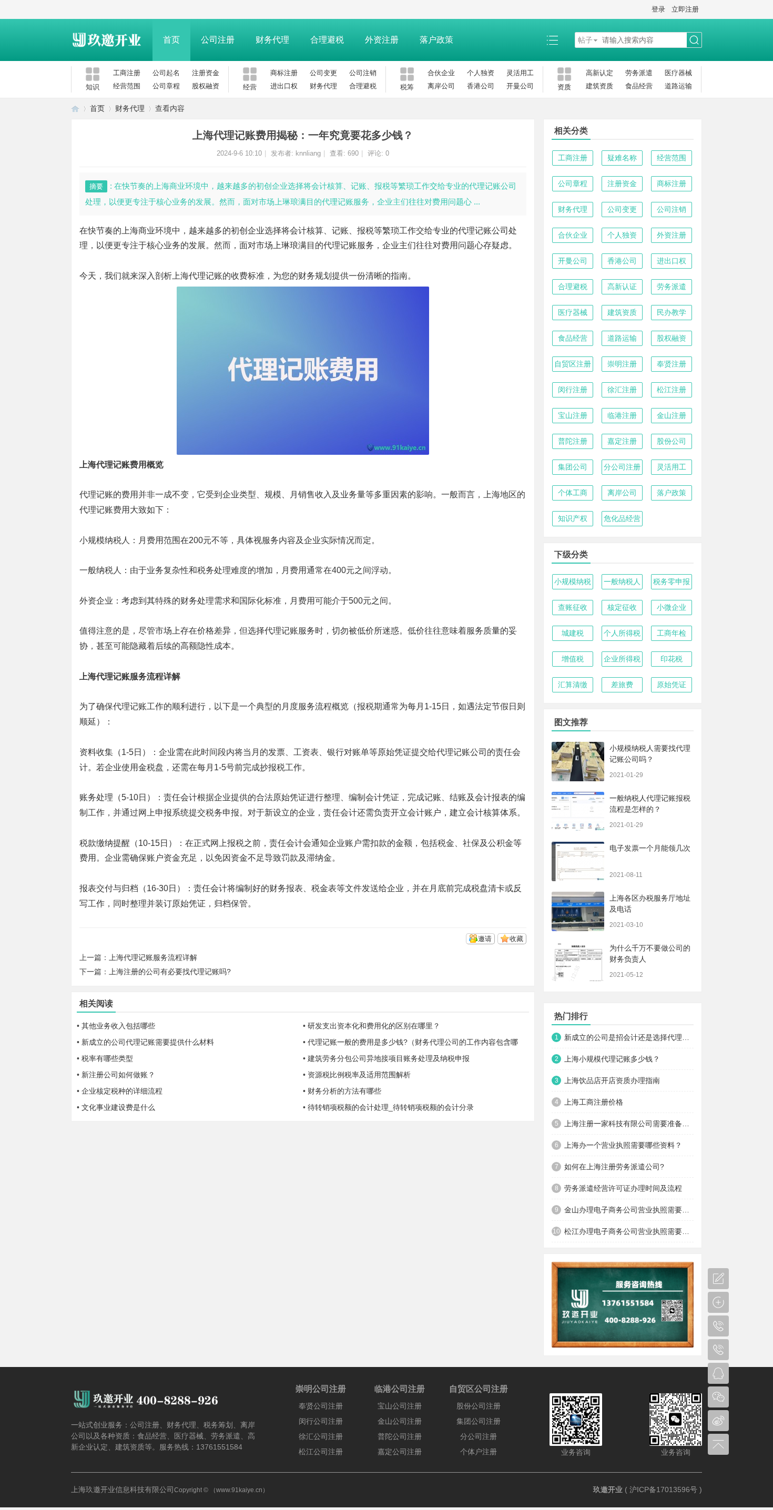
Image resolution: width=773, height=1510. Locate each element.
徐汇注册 (622, 389)
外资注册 (382, 39)
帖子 (585, 40)
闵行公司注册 (321, 1421)
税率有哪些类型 (107, 1058)
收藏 (516, 939)
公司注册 (218, 39)
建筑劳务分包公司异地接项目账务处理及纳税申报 (389, 1058)
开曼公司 (520, 86)
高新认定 (599, 73)
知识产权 (572, 518)
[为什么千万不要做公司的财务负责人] (578, 961)
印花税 (671, 659)
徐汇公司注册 (321, 1436)
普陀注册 (572, 441)
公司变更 (323, 73)
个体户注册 (478, 1451)
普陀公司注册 (400, 1436)
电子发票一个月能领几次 (649, 848)
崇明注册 (622, 364)
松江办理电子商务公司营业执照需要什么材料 (629, 1231)
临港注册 (622, 415)
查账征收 (572, 607)
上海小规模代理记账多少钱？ (612, 1059)
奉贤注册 (671, 364)
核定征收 (622, 607)
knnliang (308, 153)
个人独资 (480, 73)
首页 (171, 39)
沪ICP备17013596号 (663, 1489)
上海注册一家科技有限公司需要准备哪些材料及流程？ (629, 1123)
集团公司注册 (478, 1421)
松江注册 (671, 389)
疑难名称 (622, 158)
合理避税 (327, 39)
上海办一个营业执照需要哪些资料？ (623, 1145)
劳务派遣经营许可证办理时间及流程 (623, 1188)
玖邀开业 (608, 1489)
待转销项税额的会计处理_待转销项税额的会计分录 (391, 1107)
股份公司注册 (478, 1406)
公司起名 (166, 73)
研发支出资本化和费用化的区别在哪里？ (374, 1026)
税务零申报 (671, 581)
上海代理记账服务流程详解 (153, 957)
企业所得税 (622, 659)
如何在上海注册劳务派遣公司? (614, 1166)
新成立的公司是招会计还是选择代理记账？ (629, 1037)
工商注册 (126, 73)
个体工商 (572, 492)
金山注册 (671, 415)
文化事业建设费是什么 (118, 1107)
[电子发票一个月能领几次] (578, 861)
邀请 (485, 939)
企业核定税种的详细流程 (122, 1091)
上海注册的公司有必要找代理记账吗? (170, 971)
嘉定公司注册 (400, 1451)
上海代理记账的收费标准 (218, 275)
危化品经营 (622, 518)
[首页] (75, 108)
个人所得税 (622, 633)
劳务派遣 (639, 73)
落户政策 (436, 39)
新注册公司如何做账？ (118, 1074)
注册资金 (205, 73)
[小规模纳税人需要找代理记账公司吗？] (578, 761)
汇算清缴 (572, 684)
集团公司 (572, 467)
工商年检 (671, 633)
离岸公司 (441, 86)
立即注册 (685, 9)
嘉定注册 (622, 441)
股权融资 (205, 86)
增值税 (573, 659)
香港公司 (480, 86)
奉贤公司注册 (321, 1406)
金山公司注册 (400, 1421)
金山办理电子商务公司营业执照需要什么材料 (629, 1210)
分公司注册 (622, 467)
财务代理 (272, 39)
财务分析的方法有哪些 (344, 1091)
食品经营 (639, 86)
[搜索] (694, 40)
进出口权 (284, 86)
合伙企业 (441, 73)
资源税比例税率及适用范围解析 (359, 1074)
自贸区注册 (572, 364)
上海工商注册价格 (593, 1102)
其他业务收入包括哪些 (118, 1026)
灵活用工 (520, 73)
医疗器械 (678, 73)
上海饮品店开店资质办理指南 (612, 1080)
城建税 (573, 633)
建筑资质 (599, 86)
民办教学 (671, 312)
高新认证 (622, 286)
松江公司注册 (321, 1451)
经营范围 (126, 86)
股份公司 (671, 441)
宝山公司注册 (400, 1406)
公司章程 (166, 86)
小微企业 (671, 607)
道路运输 (678, 86)
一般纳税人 (622, 581)
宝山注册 (572, 415)
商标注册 (284, 73)
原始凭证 (671, 684)
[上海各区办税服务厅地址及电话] (578, 911)
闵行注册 (572, 389)
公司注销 (363, 73)
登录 (658, 9)
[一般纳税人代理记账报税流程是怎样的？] (578, 811)
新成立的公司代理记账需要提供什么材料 (148, 1042)
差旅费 (622, 684)
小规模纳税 (572, 581)
